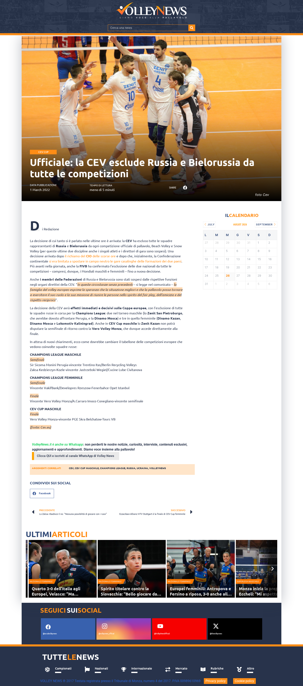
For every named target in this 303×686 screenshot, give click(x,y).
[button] (185, 187)
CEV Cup (43, 152)
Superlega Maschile (248, 581)
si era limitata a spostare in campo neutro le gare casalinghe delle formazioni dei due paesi (115, 261)
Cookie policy (244, 681)
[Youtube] (160, 626)
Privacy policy (216, 681)
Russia (131, 468)
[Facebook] (48, 627)
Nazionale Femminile (41, 581)
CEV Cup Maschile (87, 468)
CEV (71, 468)
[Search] (191, 28)
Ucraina (142, 468)
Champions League (112, 468)
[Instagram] (104, 626)
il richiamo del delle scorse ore (90, 256)
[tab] (60, 669)
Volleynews (157, 468)
